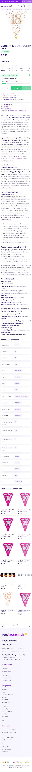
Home (3, 9)
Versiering (4, 697)
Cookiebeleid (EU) (6, 749)
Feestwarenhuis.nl (8, 188)
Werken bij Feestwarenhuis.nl (9, 732)
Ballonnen (4, 689)
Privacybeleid (5, 746)
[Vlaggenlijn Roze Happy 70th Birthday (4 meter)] (8, 525)
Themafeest (5, 716)
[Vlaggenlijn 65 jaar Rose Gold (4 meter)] (8, 600)
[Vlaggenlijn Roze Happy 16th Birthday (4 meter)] (8, 500)
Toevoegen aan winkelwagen (21, 88)
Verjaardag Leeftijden (18, 9)
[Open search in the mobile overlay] (16, 625)
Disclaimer (5, 751)
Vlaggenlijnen (22, 110)
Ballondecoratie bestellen (8, 730)
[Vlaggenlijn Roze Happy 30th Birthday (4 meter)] (8, 550)
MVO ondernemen (7, 740)
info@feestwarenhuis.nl (10, 641)
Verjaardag (8, 9)
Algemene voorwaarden (8, 744)
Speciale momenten (7, 711)
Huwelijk (4, 714)
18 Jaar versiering (12, 110)
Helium (4, 692)
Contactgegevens (6, 671)
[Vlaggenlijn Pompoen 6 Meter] (8, 575)
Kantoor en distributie (8, 737)
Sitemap (4, 735)
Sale (3, 720)
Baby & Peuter (6, 706)
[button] (29, 6)
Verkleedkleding (6, 702)
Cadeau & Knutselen (7, 694)
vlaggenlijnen (18, 158)
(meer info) (21, 655)
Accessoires (5, 699)
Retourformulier (6, 678)
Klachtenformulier (6, 680)
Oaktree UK (8, 108)
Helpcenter (5, 668)
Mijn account (5, 675)
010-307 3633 (7, 645)
